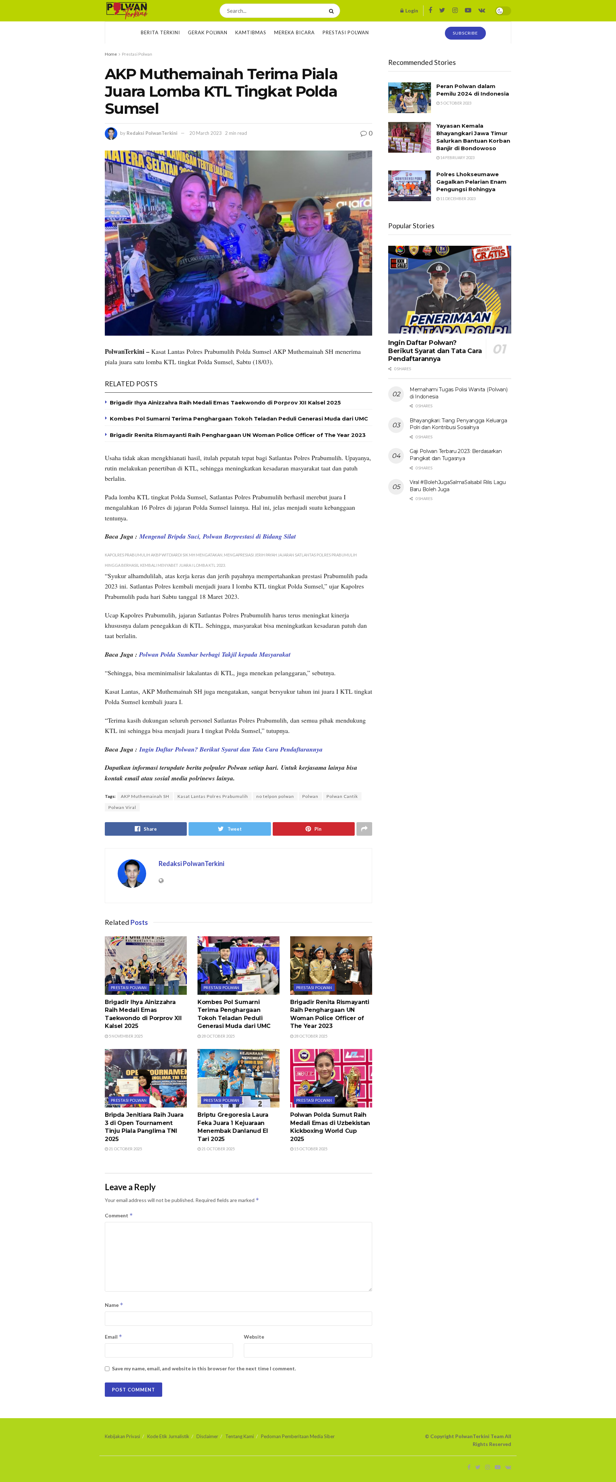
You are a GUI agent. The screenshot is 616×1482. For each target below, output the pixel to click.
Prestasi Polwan (346, 32)
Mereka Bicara (294, 32)
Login (411, 10)
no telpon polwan (275, 796)
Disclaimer (207, 1436)
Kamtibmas (250, 32)
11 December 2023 (458, 198)
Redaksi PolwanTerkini (152, 133)
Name (114, 1305)
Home (111, 54)
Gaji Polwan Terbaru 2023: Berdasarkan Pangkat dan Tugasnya (456, 455)
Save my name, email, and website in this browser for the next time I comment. (204, 1368)
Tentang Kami (239, 1436)
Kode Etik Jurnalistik (168, 1436)
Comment (119, 1215)
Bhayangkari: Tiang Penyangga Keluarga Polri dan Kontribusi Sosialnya (458, 424)
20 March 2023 (205, 133)
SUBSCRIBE (465, 33)
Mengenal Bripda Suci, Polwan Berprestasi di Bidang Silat (216, 536)
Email (113, 1336)
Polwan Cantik (342, 796)
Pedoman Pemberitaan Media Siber (298, 1436)
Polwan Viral (122, 807)
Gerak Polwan (207, 32)
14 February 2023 (457, 157)
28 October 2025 (218, 1036)
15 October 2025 (310, 1148)
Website (254, 1337)
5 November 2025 (125, 1036)
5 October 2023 (455, 103)
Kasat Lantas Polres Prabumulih (213, 796)
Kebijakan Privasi (122, 1436)
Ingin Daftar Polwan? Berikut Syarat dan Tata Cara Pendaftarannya (231, 749)
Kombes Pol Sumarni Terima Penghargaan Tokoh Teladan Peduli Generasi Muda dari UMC (239, 418)
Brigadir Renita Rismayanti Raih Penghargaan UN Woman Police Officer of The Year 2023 (238, 435)
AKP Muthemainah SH (145, 796)
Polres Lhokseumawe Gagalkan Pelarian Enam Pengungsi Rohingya (471, 182)
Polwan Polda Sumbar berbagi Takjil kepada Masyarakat (215, 654)
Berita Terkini (160, 32)
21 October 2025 (125, 1148)
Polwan (310, 796)
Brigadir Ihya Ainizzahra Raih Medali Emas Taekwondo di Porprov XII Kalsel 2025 (225, 402)
